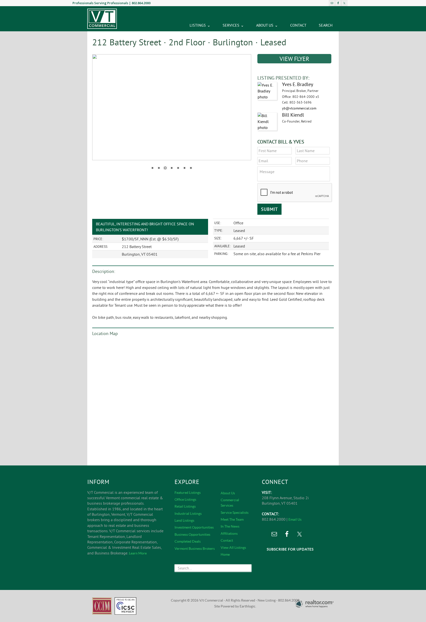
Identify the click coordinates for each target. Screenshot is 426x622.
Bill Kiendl (293, 115)
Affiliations (229, 533)
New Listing (267, 600)
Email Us (295, 519)
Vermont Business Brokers (195, 549)
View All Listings (233, 548)
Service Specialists (234, 513)
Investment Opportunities (194, 527)
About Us (228, 493)
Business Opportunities (192, 534)
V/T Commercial (102, 19)
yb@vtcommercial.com (299, 108)
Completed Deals (188, 541)
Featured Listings (188, 493)
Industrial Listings (188, 513)
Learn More (138, 553)
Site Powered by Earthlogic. (235, 606)
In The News (230, 526)
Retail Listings (185, 506)
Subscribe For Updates (290, 549)
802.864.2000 (141, 3)
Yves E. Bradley (297, 84)
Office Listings (185, 499)
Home (225, 554)
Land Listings (184, 520)
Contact (227, 540)
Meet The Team (232, 519)
